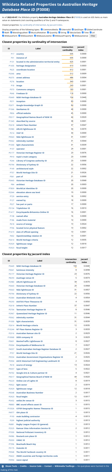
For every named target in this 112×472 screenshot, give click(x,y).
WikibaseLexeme (44, 36)
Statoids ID (21, 448)
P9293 (11, 301)
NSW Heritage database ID (28, 97)
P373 (12, 89)
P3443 (11, 180)
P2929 (11, 243)
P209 (12, 420)
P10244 (11, 329)
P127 (12, 200)
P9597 (11, 369)
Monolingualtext (20, 32)
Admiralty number (25, 141)
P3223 (11, 380)
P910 (12, 156)
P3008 (77, 17)
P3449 (11, 97)
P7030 (11, 432)
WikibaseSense (81, 36)
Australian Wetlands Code (28, 297)
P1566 (11, 109)
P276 (12, 81)
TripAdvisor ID (23, 208)
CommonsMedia (50, 29)
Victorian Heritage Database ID (30, 180)
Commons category (25, 89)
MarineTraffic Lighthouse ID (29, 341)
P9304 (11, 345)
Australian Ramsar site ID (28, 333)
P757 (12, 172)
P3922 (11, 384)
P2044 (11, 192)
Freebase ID (21, 93)
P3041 (11, 270)
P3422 (11, 456)
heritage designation (26, 65)
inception (20, 101)
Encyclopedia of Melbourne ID (30, 345)
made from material (25, 220)
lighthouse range (24, 243)
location (20, 81)
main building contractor (28, 416)
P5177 (11, 152)
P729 (12, 196)
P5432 (11, 400)
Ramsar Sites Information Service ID (33, 428)
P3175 (11, 448)
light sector (21, 384)
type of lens (21, 369)
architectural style (24, 168)
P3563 (11, 137)
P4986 (11, 436)
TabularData (75, 32)
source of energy (24, 224)
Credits (23, 466)
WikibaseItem (27, 36)
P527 (12, 204)
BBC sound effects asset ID (29, 404)
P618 (12, 224)
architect (20, 184)
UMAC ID (20, 440)
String (63, 32)
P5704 (11, 309)
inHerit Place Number (26, 125)
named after (22, 216)
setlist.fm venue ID (25, 400)
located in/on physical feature (30, 228)
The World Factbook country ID (31, 452)
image (19, 85)
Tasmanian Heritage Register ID (31, 309)
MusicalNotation (38, 32)
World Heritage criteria (27, 240)
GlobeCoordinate (94, 29)
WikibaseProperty (63, 36)
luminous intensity (25, 270)
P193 (12, 416)
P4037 (11, 349)
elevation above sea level (28, 192)
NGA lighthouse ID (25, 137)
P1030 (11, 145)
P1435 (11, 65)
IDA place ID (22, 412)
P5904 (11, 361)
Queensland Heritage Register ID (31, 313)
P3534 (11, 357)
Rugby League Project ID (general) (32, 424)
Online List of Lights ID (27, 380)
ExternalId (66, 29)
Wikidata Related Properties (29, 4)
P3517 (11, 117)
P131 (12, 61)
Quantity (53, 32)
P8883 (11, 404)
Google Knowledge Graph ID (29, 105)
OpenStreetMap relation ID (29, 236)
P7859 (11, 188)
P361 (12, 176)
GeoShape (78, 29)
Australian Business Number (29, 392)
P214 (12, 133)
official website (23, 113)
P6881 (11, 424)
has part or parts (24, 204)
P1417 (11, 212)
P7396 (11, 444)
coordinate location (25, 69)
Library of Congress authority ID (31, 160)
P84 (12, 184)
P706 (12, 228)
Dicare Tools (11, 466)
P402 (12, 236)
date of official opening (27, 232)
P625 (12, 69)
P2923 (11, 247)
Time (86, 32)
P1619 (11, 232)
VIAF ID (19, 133)
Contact (48, 466)
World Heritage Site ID (26, 172)
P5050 (11, 440)
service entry (22, 196)
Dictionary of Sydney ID (27, 164)
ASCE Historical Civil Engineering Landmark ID (38, 361)
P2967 (11, 313)
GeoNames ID (22, 109)
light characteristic (25, 145)
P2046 (11, 73)
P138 (12, 216)
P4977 (11, 412)
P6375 (11, 77)
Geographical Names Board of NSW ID (34, 117)
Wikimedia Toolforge (64, 466)
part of (19, 176)
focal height (21, 247)
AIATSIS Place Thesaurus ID (29, 301)
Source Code (35, 466)
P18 (12, 85)
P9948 (11, 452)
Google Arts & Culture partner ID (31, 373)
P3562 (11, 141)
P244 (12, 160)
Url (93, 32)
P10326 (11, 408)
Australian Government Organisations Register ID (39, 357)
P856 (12, 113)
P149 (12, 168)
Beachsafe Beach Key (26, 444)
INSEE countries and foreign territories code (37, 456)
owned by (21, 200)
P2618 (11, 125)
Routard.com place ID (26, 436)
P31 (12, 57)
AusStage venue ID (25, 278)
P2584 (11, 297)
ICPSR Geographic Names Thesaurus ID (34, 408)
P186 (12, 220)
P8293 (11, 278)
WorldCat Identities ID (26, 188)
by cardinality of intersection (33, 25)
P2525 (11, 428)
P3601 (11, 341)
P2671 (11, 105)
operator (20, 149)
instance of (21, 57)
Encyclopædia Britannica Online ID (32, 212)
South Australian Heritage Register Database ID (38, 349)
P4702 (11, 373)
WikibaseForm (11, 36)
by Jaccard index (54, 25)
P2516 (11, 333)
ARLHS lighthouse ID (26, 129)
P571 (12, 101)
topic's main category (26, 156)
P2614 (11, 240)
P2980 (11, 129)
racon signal (22, 460)
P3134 (11, 208)
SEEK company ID (24, 337)
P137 (12, 149)
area (18, 73)
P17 (12, 54)
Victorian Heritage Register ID (30, 152)
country (20, 54)
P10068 (11, 337)
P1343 (11, 121)
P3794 (11, 164)
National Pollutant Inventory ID (31, 432)
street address (23, 77)
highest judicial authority (28, 420)
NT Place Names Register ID (29, 329)
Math (7, 32)
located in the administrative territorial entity (38, 61)
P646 (12, 93)
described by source (25, 121)
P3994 (11, 460)
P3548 (11, 392)
